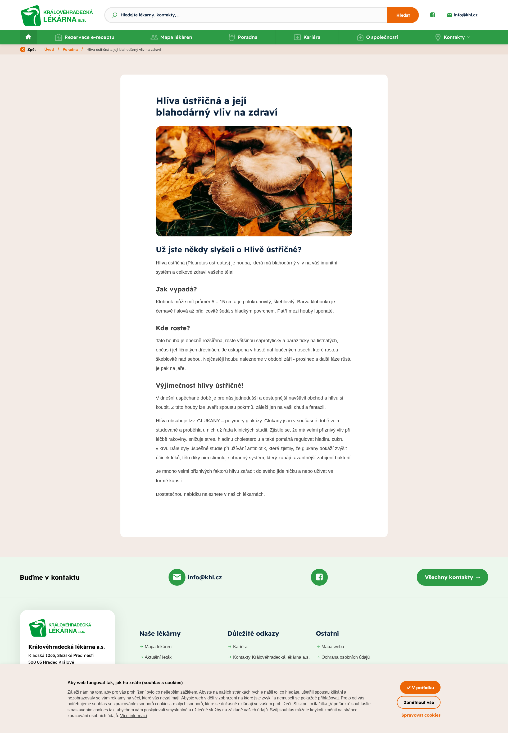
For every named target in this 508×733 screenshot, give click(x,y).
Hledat (403, 15)
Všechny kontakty (449, 577)
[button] (452, 37)
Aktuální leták (158, 657)
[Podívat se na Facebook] (432, 15)
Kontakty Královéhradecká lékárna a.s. (271, 657)
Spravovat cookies (421, 715)
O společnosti (382, 37)
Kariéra (311, 37)
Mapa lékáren (176, 37)
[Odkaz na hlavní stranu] (57, 15)
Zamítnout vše (419, 702)
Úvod (49, 49)
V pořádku (422, 687)
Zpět (31, 49)
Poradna (247, 37)
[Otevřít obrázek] (254, 181)
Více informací (133, 715)
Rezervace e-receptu (89, 37)
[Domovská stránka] (60, 627)
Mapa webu (332, 646)
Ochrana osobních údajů (345, 657)
